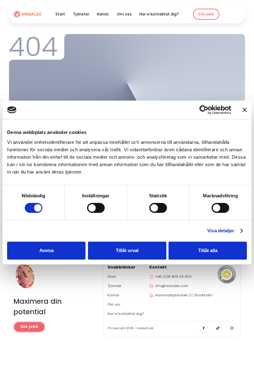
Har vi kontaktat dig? (159, 14)
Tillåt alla (207, 250)
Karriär (103, 14)
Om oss (124, 14)
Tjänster (81, 14)
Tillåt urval (127, 250)
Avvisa (46, 250)
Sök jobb (206, 14)
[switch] (96, 208)
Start (60, 14)
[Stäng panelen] (245, 110)
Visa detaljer (220, 230)
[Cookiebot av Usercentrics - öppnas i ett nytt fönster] (204, 109)
